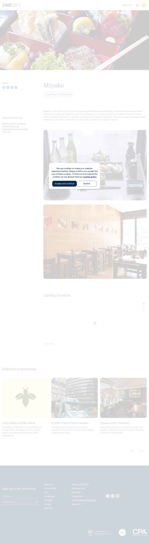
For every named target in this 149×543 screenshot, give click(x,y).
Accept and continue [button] (64, 184)
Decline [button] (86, 184)
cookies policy (90, 177)
